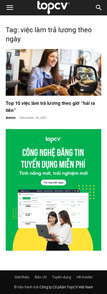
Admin (11, 117)
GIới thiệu (21, 277)
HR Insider (84, 277)
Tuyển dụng (61, 277)
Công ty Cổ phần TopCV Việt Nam (66, 287)
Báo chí (41, 277)
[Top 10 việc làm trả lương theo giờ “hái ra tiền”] (53, 72)
